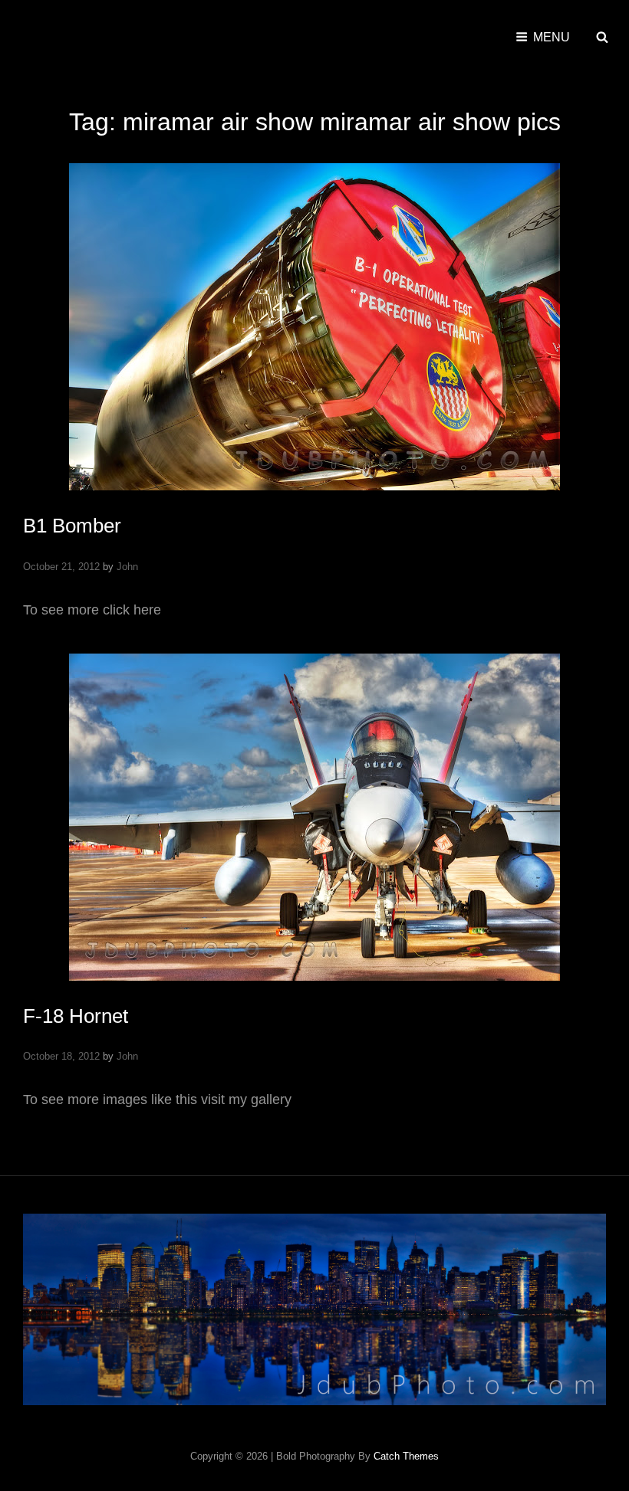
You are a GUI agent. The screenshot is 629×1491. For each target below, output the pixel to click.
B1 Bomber (72, 525)
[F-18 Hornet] (314, 817)
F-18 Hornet (75, 1015)
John (127, 566)
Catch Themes (406, 1456)
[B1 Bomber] (314, 326)
